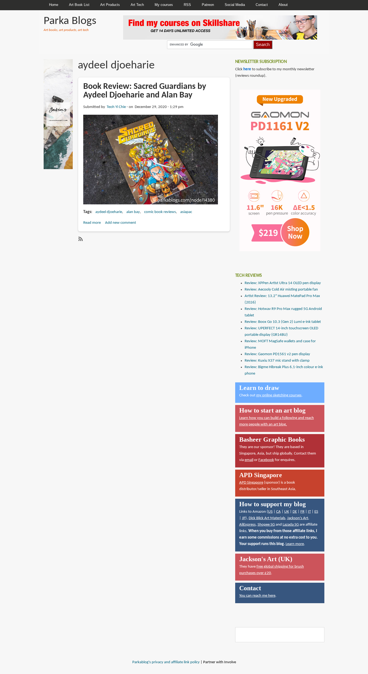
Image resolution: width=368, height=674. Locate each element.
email (249, 460)
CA (278, 512)
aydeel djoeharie (108, 212)
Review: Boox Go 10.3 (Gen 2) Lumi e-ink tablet (283, 322)
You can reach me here (257, 596)
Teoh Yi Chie (116, 107)
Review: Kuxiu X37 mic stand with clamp (277, 361)
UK (286, 512)
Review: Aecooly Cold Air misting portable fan (281, 290)
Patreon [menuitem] (208, 5)
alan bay (133, 212)
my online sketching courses (278, 395)
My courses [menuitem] (164, 5)
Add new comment (120, 223)
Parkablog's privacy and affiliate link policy (166, 662)
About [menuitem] (283, 5)
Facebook (266, 460)
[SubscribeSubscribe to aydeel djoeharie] (80, 239)
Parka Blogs (70, 21)
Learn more (295, 544)
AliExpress (247, 525)
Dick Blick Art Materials (267, 518)
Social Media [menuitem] (235, 5)
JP (243, 518)
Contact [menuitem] (262, 5)
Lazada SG (291, 525)
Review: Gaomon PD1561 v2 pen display (277, 354)
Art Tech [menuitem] (137, 5)
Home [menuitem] (53, 5)
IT (309, 512)
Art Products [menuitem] (110, 5)
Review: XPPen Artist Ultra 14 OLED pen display (283, 283)
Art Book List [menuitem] (79, 5)
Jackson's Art (297, 518)
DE (295, 512)
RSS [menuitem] (187, 5)
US (270, 512)
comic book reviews (160, 212)
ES (316, 512)
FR (302, 512)
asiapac (186, 212)
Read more (92, 223)
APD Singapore (251, 483)
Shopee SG (266, 525)
